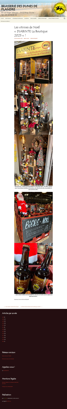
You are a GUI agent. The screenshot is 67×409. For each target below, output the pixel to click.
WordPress (9, 401)
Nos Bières (27, 18)
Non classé (27, 38)
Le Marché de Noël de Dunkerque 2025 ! (31, 306)
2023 (3, 323)
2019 (3, 331)
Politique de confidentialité (7, 386)
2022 (3, 325)
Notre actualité (33, 18)
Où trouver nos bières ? (5, 21)
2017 (3, 335)
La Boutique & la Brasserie (18, 18)
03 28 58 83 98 (6, 370)
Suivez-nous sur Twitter (6, 355)
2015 (3, 339)
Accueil (2, 18)
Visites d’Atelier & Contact (54, 18)
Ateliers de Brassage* (42, 18)
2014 (3, 341)
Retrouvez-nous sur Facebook (8, 358)
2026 (3, 317)
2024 (3, 321)
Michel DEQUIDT (34, 38)
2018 (3, 333)
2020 (3, 329)
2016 (3, 337)
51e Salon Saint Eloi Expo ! (11, 306)
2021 (3, 327)
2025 (3, 319)
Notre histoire (8, 18)
